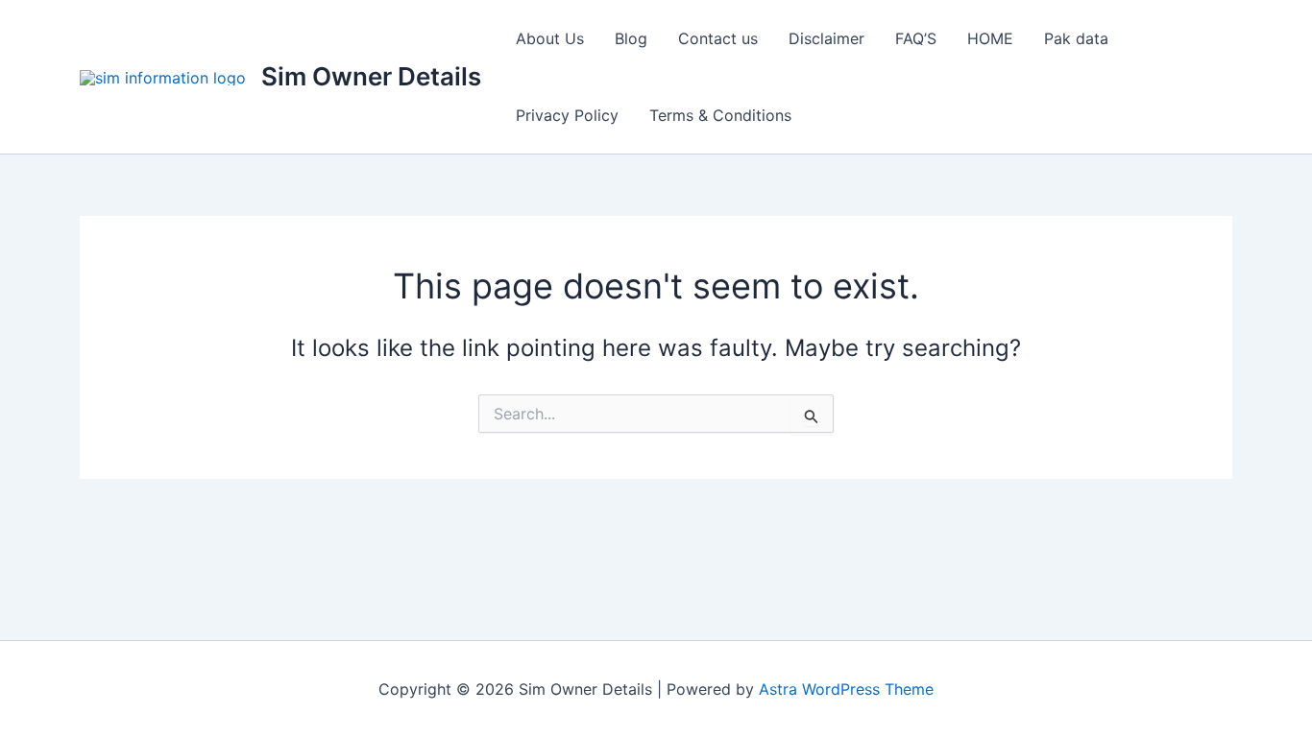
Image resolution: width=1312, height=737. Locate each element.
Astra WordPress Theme (846, 689)
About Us (550, 38)
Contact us (718, 38)
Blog (631, 38)
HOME (990, 38)
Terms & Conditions (720, 115)
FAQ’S (915, 38)
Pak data (1076, 38)
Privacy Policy (567, 115)
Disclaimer (826, 38)
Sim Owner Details (371, 76)
